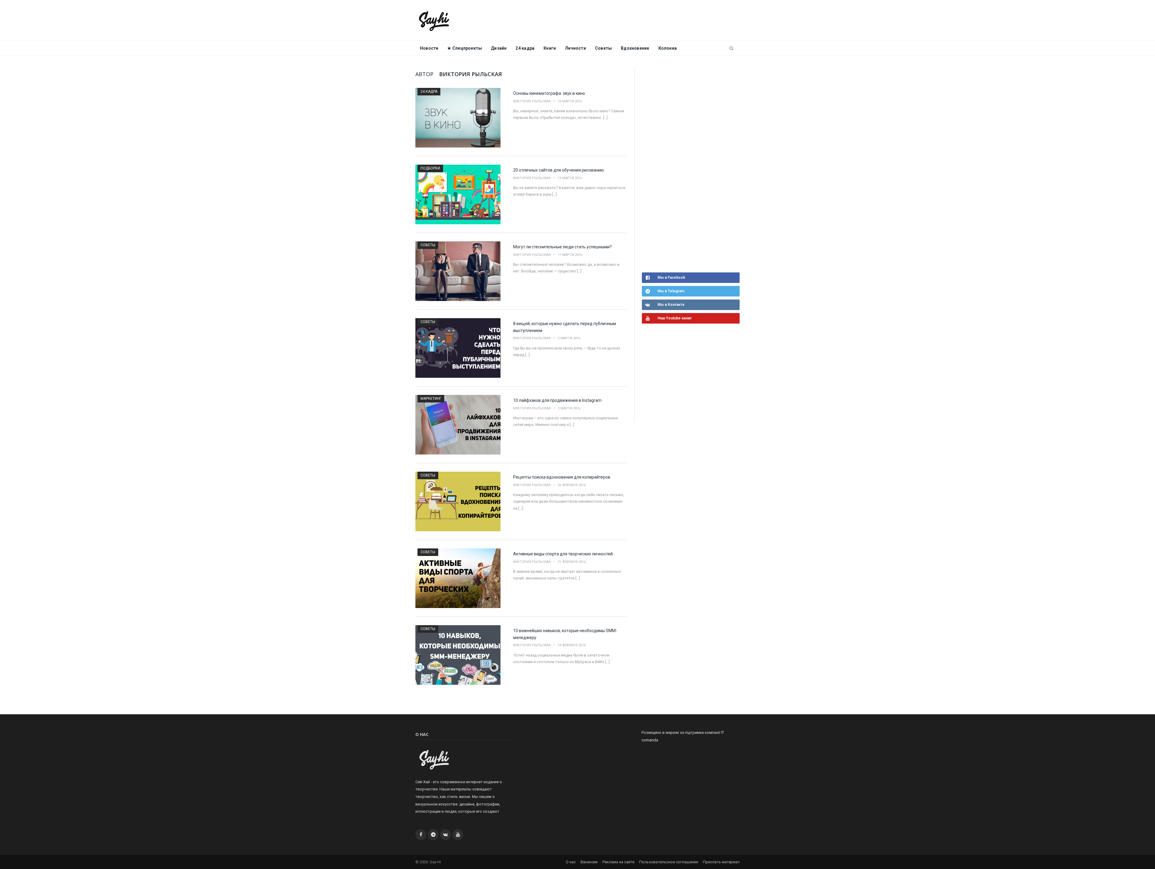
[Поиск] (731, 48)
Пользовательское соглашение (668, 862)
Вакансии (589, 862)
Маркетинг (430, 398)
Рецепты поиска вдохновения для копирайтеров (561, 477)
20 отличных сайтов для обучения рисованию (558, 170)
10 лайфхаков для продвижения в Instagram (557, 400)
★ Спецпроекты (464, 48)
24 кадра (525, 48)
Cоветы (603, 48)
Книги (550, 48)
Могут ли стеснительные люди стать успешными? (562, 246)
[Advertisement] (687, 169)
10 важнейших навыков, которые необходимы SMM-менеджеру (565, 634)
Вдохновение (635, 48)
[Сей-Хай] (434, 20)
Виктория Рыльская (532, 101)
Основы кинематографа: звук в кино (549, 93)
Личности (575, 48)
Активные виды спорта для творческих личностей (563, 553)
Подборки (430, 168)
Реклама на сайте (618, 862)
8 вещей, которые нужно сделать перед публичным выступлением (564, 327)
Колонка (667, 48)
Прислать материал (721, 862)
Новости (429, 48)
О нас (571, 862)
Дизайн (499, 48)
